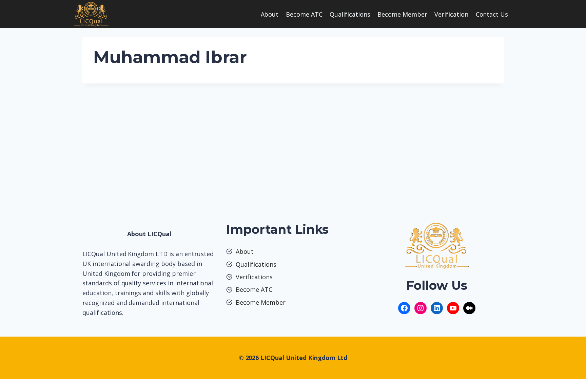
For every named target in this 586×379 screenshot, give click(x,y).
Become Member (402, 14)
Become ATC (304, 14)
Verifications (254, 277)
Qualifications (350, 14)
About (270, 14)
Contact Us (492, 14)
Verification (451, 14)
